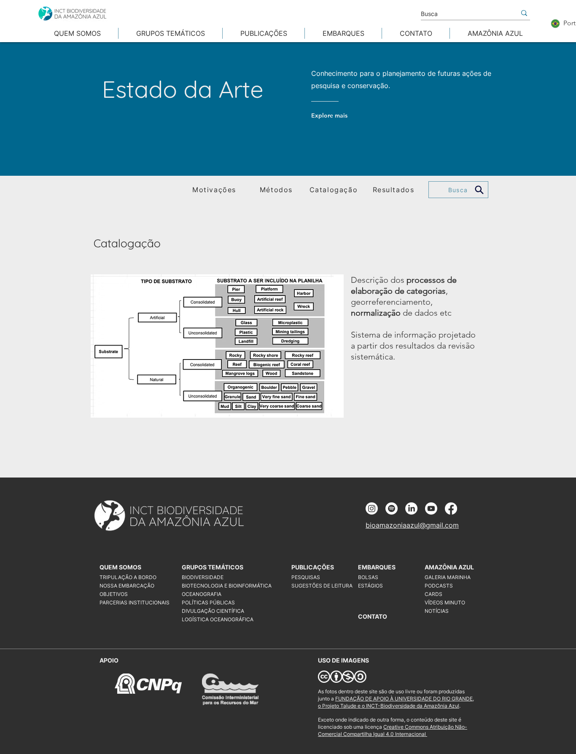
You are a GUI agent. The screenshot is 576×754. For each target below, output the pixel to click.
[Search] (479, 189)
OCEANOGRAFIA (201, 594)
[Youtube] (431, 508)
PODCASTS (439, 585)
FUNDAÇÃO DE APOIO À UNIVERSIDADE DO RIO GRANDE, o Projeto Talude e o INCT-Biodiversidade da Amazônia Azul (396, 702)
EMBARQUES (377, 567)
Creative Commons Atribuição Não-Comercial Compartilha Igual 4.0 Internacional (392, 730)
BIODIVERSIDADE (202, 577)
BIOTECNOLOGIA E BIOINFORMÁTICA (221, 585)
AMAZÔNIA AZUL (449, 567)
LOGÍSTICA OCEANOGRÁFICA (217, 619)
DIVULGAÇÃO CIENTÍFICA (213, 611)
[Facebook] (451, 508)
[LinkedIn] (411, 508)
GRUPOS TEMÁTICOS (211, 567)
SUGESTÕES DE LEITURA (322, 585)
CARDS (433, 594)
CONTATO (372, 616)
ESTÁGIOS (370, 585)
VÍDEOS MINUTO (445, 602)
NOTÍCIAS (437, 611)
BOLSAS (368, 577)
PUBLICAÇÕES (312, 567)
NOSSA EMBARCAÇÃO (127, 585)
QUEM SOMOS (120, 567)
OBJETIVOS (114, 594)
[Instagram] (372, 508)
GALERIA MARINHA (448, 577)
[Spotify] (391, 508)
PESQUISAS (305, 577)
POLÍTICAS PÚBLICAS (208, 602)
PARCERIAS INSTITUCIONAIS (135, 602)
